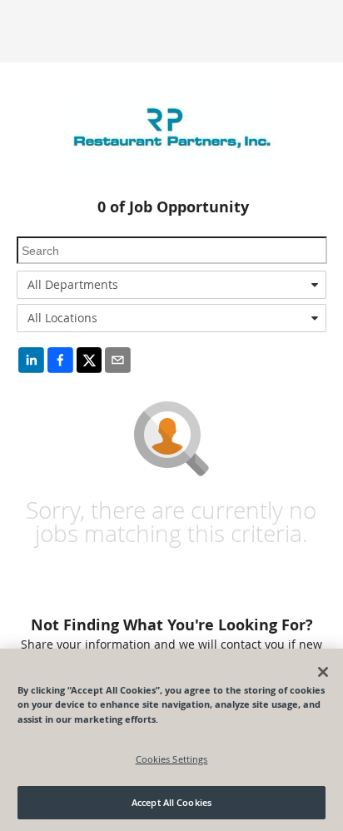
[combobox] (171, 285)
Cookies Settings (172, 759)
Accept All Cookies (171, 802)
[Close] (323, 672)
